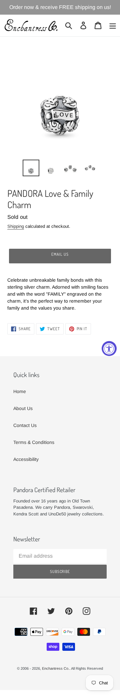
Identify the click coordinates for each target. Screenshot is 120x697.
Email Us (60, 254)
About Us (23, 408)
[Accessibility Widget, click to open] (109, 348)
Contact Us (25, 425)
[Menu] (112, 25)
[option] (31, 168)
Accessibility (26, 459)
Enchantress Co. (55, 668)
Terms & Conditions (33, 442)
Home (19, 391)
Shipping (15, 226)
